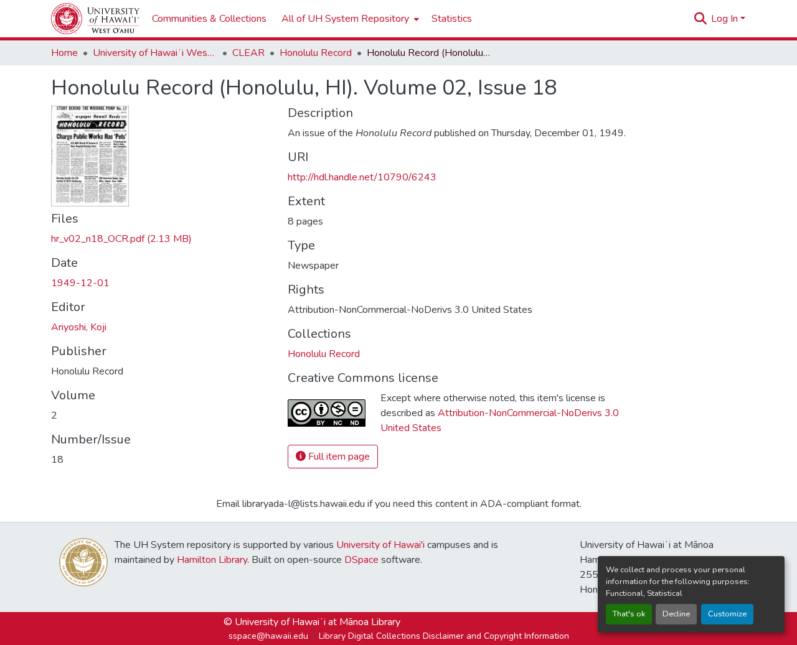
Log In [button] (725, 19)
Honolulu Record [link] (316, 53)
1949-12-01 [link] (80, 283)
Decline (676, 613)
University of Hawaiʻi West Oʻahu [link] (155, 53)
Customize (727, 613)
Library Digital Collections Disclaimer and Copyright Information (444, 636)
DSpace (361, 560)
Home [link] (64, 53)
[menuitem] (349, 18)
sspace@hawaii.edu (268, 636)
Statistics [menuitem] (452, 19)
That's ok (629, 613)
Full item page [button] (338, 456)
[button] (95, 18)
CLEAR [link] (248, 53)
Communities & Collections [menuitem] (209, 19)
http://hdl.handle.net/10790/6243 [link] (362, 177)
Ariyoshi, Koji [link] (78, 327)
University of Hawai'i (380, 545)
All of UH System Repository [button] (345, 19)
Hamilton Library (212, 560)
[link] (162, 238)
